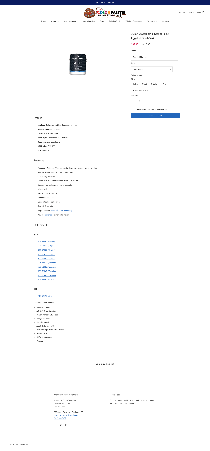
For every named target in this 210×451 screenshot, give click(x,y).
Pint (164, 84)
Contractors (152, 21)
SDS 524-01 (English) (46, 241)
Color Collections (71, 21)
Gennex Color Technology (61, 211)
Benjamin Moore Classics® (47, 315)
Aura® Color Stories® (45, 326)
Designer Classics (43, 319)
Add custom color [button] (137, 75)
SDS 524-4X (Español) (47, 275)
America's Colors (43, 307)
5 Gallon (154, 84)
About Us (55, 21)
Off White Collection (44, 337)
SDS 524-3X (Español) (47, 271)
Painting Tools (114, 21)
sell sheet (48, 215)
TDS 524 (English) (45, 296)
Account (182, 12)
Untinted (39, 341)
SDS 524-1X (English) (46, 246)
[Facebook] (55, 424)
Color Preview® (42, 322)
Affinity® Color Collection (46, 311)
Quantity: (134, 96)
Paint (102, 21)
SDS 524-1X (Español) (47, 263)
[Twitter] (60, 424)
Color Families (89, 21)
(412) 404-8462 (60, 418)
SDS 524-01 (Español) (46, 279)
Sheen (133, 50)
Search (191, 12)
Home (43, 21)
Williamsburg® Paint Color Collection (51, 330)
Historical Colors (43, 333)
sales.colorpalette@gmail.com (66, 415)
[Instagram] (66, 424)
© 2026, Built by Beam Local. (19, 444)
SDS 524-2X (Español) (47, 267)
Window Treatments (134, 21)
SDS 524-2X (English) (46, 250)
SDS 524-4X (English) (46, 258)
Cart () (200, 12)
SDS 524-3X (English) (46, 254)
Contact (165, 21)
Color (133, 63)
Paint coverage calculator (139, 90)
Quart (144, 84)
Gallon (135, 84)
